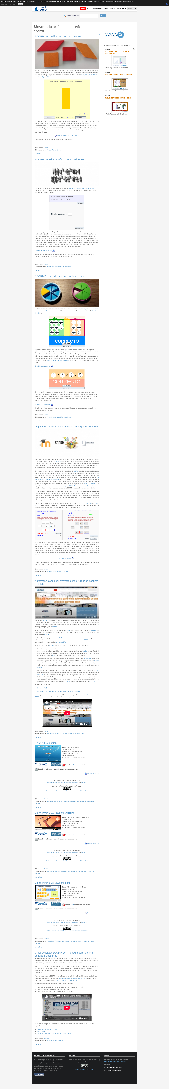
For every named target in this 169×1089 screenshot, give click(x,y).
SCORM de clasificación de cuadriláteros (58, 36)
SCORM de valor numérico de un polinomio (59, 159)
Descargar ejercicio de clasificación (68, 135)
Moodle (58, 461)
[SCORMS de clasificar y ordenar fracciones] (67, 292)
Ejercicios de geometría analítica (119, 94)
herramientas (59, 801)
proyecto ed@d (61, 642)
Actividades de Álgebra (115, 52)
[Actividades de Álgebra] (120, 58)
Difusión (46, 147)
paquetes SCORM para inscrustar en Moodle (77, 486)
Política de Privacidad (128, 1)
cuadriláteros (57, 150)
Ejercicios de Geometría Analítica (119, 73)
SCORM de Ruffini (65, 558)
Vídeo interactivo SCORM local (52, 882)
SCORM (45, 620)
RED (61, 638)
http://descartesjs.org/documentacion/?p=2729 (73, 978)
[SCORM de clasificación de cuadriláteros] (67, 53)
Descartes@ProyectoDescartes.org (115, 1061)
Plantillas (46, 799)
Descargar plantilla (93, 773)
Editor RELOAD (42, 688)
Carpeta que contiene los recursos (47, 1029)
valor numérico (57, 266)
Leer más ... (38, 154)
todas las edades (88, 801)
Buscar (103, 16)
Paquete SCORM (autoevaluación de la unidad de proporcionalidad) (58, 691)
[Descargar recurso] (72, 558)
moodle (50, 417)
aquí (72, 765)
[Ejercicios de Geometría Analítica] (120, 79)
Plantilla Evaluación (46, 743)
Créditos (84, 782)
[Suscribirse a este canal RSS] (99, 34)
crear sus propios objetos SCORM (58, 360)
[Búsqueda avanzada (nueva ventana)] (114, 35)
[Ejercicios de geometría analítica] (120, 100)
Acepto (20, 4)
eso (60, 733)
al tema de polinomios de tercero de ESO (81, 188)
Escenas (46, 1038)
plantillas (38, 803)
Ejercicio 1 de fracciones (43, 366)
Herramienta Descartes (114, 1068)
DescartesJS (88, 658)
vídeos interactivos (70, 801)
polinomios (67, 266)
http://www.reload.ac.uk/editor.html (67, 980)
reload (70, 733)
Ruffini (66, 571)
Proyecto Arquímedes (113, 1070)
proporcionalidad (79, 733)
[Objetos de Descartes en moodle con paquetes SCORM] (67, 443)
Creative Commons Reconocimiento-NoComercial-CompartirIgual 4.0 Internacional (67, 791)
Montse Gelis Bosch (90, 484)
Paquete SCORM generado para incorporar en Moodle (54, 1033)
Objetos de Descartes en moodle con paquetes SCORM (66, 426)
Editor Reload (41, 1031)
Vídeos (46, 731)
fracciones (67, 417)
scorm (49, 150)
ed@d (61, 417)
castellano (51, 871)
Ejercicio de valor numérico (43, 250)
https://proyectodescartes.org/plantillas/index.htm (62, 782)
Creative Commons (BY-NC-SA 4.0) (84, 1069)
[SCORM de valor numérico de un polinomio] (67, 174)
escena (89, 503)
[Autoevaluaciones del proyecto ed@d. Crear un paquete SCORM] (67, 602)
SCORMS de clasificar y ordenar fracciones (59, 276)
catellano (50, 801)
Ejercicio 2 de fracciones (42, 404)
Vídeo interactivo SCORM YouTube (54, 813)
